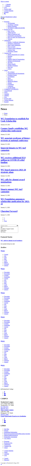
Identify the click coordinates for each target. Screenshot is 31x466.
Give (5, 7)
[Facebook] (4, 392)
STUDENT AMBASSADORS (16, 28)
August (6, 254)
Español (6, 12)
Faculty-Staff (7, 9)
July (5, 256)
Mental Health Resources (11, 435)
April (5, 260)
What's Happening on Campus (16, 54)
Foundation (11, 84)
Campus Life (7, 53)
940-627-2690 (4, 414)
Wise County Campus (7, 410)
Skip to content (5, 1)
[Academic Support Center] (9, 229)
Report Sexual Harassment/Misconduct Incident (17, 433)
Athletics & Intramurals (14, 61)
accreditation (11, 76)
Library (10, 69)
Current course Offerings (14, 48)
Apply (6, 452)
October (6, 275)
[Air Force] (9, 232)
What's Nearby (12, 64)
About (6, 70)
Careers (6, 458)
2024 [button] (3, 293)
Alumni (10, 83)
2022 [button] (3, 341)
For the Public (11, 87)
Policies (6, 430)
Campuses (10, 86)
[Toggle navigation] (3, 18)
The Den (10, 62)
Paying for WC (8, 443)
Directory (10, 80)
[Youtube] (5, 395)
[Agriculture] (9, 230)
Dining (9, 58)
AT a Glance (11, 72)
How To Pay (11, 31)
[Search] (5, 14)
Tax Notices (7, 438)
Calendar (7, 4)
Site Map (6, 429)
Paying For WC (8, 29)
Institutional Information (10, 432)
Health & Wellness (13, 65)
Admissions (7, 40)
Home (5, 113)
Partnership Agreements (10, 437)
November (7, 274)
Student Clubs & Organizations (16, 59)
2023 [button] (3, 317)
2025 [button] (3, 269)
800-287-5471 (4, 408)
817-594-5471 (4, 406)
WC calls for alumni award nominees (11, 240)
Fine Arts (10, 67)
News (9, 78)
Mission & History (13, 81)
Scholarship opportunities (14, 36)
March (6, 262)
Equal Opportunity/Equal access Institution (13, 416)
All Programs (11, 23)
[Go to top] (1, 464)
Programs (6, 21)
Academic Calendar (13, 25)
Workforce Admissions (14, 43)
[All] (9, 227)
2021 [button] (3, 365)
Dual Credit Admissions (14, 45)
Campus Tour (11, 50)
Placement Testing (12, 51)
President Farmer (12, 75)
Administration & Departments (16, 73)
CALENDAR (8, 91)
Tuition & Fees (12, 32)
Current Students (8, 10)
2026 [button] (3, 251)
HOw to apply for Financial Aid (16, 37)
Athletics (7, 6)
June (5, 257)
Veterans (10, 39)
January (6, 265)
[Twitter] (5, 393)
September (7, 277)
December (7, 272)
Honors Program (12, 26)
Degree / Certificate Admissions (16, 42)
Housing (10, 56)
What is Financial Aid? (14, 34)
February (6, 264)
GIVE (5, 92)
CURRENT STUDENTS (11, 89)
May (5, 259)
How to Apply (11, 47)
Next (5, 221)
